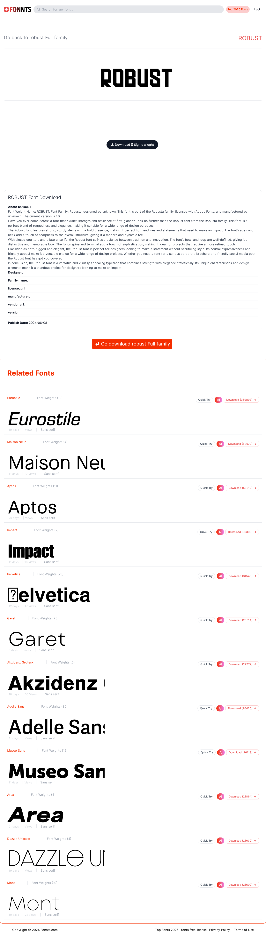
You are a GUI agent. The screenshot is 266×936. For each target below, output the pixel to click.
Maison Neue (16, 442)
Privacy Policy (219, 930)
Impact (12, 530)
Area (10, 795)
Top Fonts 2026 (167, 930)
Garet (11, 618)
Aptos (11, 486)
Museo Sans (16, 750)
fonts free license (194, 930)
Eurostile (13, 398)
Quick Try (204, 399)
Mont (11, 883)
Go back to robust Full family (36, 37)
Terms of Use (244, 930)
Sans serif (48, 430)
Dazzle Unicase (18, 839)
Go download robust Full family (135, 344)
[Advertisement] (133, 120)
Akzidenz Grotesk (20, 662)
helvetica (13, 574)
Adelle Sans (15, 706)
